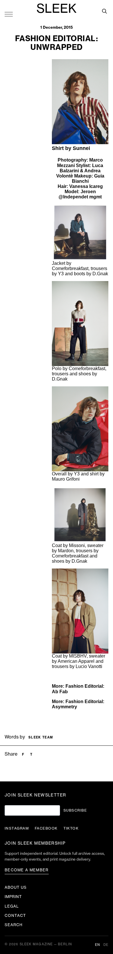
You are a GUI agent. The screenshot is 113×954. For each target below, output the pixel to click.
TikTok (71, 828)
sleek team (40, 737)
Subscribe (75, 810)
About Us (16, 887)
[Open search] (104, 11)
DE (105, 944)
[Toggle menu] (9, 14)
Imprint (13, 897)
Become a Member (27, 870)
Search (14, 925)
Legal (12, 906)
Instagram (17, 828)
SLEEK (56, 9)
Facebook (46, 828)
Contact (15, 915)
